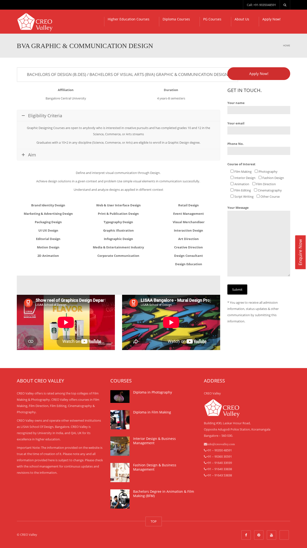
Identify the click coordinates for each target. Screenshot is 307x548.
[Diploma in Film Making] (120, 419)
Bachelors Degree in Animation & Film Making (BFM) (163, 493)
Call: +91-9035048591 (261, 5)
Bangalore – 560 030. (218, 435)
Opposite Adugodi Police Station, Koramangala (237, 429)
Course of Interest (241, 164)
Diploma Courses (176, 19)
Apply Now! (271, 19)
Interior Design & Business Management (154, 440)
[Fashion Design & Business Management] (120, 472)
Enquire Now (300, 252)
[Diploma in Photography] (120, 396)
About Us (242, 19)
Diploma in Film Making (152, 412)
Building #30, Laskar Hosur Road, (227, 423)
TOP (154, 521)
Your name (236, 103)
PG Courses (212, 19)
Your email (235, 123)
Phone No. (235, 144)
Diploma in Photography (152, 392)
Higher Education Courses (128, 19)
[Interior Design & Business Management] (120, 446)
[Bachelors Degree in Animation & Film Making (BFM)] (120, 499)
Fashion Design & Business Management (154, 467)
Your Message (238, 207)
